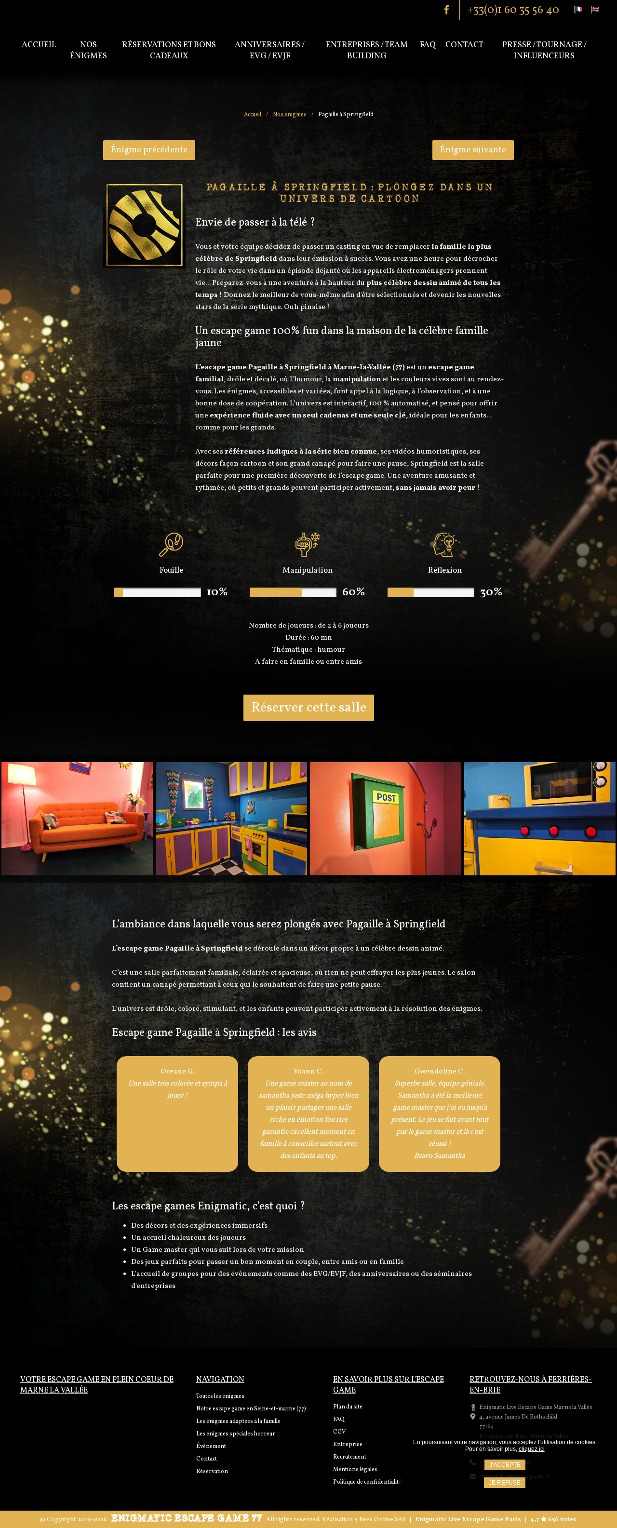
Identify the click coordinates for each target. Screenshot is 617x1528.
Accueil (39, 45)
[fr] (578, 9)
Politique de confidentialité (367, 1482)
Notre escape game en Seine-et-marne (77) (251, 1409)
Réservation (212, 1471)
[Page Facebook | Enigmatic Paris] (450, 9)
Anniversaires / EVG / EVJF (270, 51)
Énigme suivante (473, 150)
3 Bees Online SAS (380, 1519)
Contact (464, 45)
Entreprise (347, 1444)
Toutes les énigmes (220, 1396)
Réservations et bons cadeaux (169, 51)
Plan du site (347, 1407)
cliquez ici (532, 1449)
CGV (339, 1432)
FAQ (339, 1419)
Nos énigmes (88, 51)
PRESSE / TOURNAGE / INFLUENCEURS (544, 51)
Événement (211, 1446)
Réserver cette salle (308, 707)
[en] (595, 9)
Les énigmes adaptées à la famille (238, 1421)
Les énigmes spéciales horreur (235, 1434)
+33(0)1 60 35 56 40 (513, 10)
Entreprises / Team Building (367, 51)
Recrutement (349, 1457)
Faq (428, 45)
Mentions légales (355, 1470)
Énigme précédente (149, 150)
